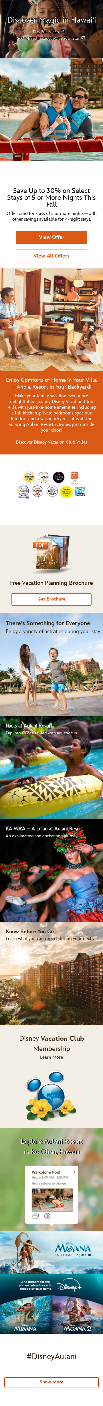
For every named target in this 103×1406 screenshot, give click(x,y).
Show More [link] (52, 1382)
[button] (49, 31)
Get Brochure (51, 599)
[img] (51, 1076)
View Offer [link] (51, 237)
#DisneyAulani (52, 1356)
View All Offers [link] (51, 256)
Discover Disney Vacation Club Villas (51, 442)
